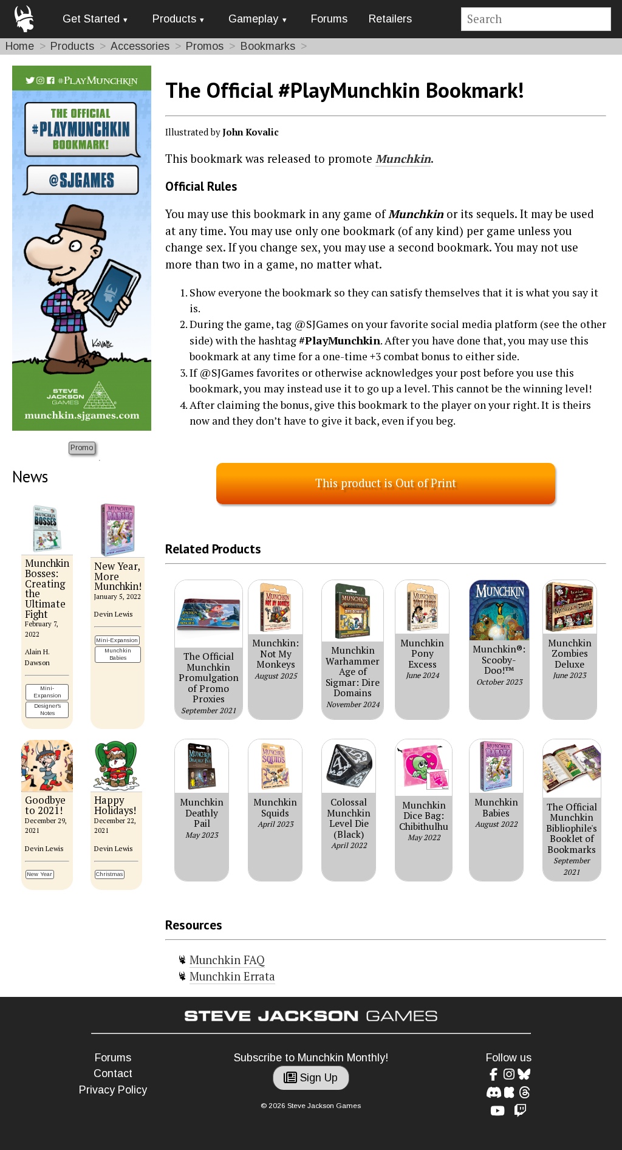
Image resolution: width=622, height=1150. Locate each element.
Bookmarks (268, 46)
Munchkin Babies (117, 654)
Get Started (91, 19)
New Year (39, 874)
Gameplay (253, 19)
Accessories (140, 46)
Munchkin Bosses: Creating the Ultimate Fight (47, 588)
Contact (113, 1073)
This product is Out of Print (385, 483)
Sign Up (317, 1078)
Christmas (109, 874)
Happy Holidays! (115, 805)
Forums (329, 19)
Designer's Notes (47, 709)
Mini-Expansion (47, 692)
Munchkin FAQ (227, 960)
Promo (81, 447)
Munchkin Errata (232, 976)
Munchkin (403, 158)
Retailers (390, 19)
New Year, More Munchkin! (118, 576)
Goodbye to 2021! (45, 805)
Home (19, 46)
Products (174, 19)
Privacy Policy (113, 1090)
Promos (205, 46)
